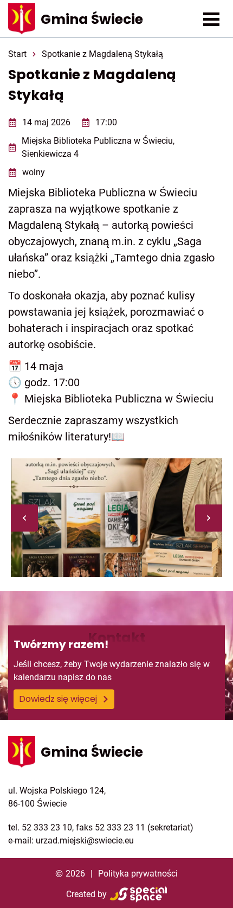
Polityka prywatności (138, 873)
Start (17, 54)
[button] (211, 19)
